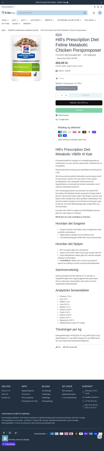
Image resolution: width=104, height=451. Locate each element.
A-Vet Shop (11, 440)
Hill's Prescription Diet (73, 55)
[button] (3, 2)
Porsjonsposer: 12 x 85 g (67, 89)
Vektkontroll (92, 55)
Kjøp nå (79, 110)
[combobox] (52, 12)
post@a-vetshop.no (92, 397)
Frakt (68, 66)
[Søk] (84, 13)
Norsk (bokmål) (7, 7)
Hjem (3, 30)
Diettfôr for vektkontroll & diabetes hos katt (23, 30)
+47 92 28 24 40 (91, 401)
